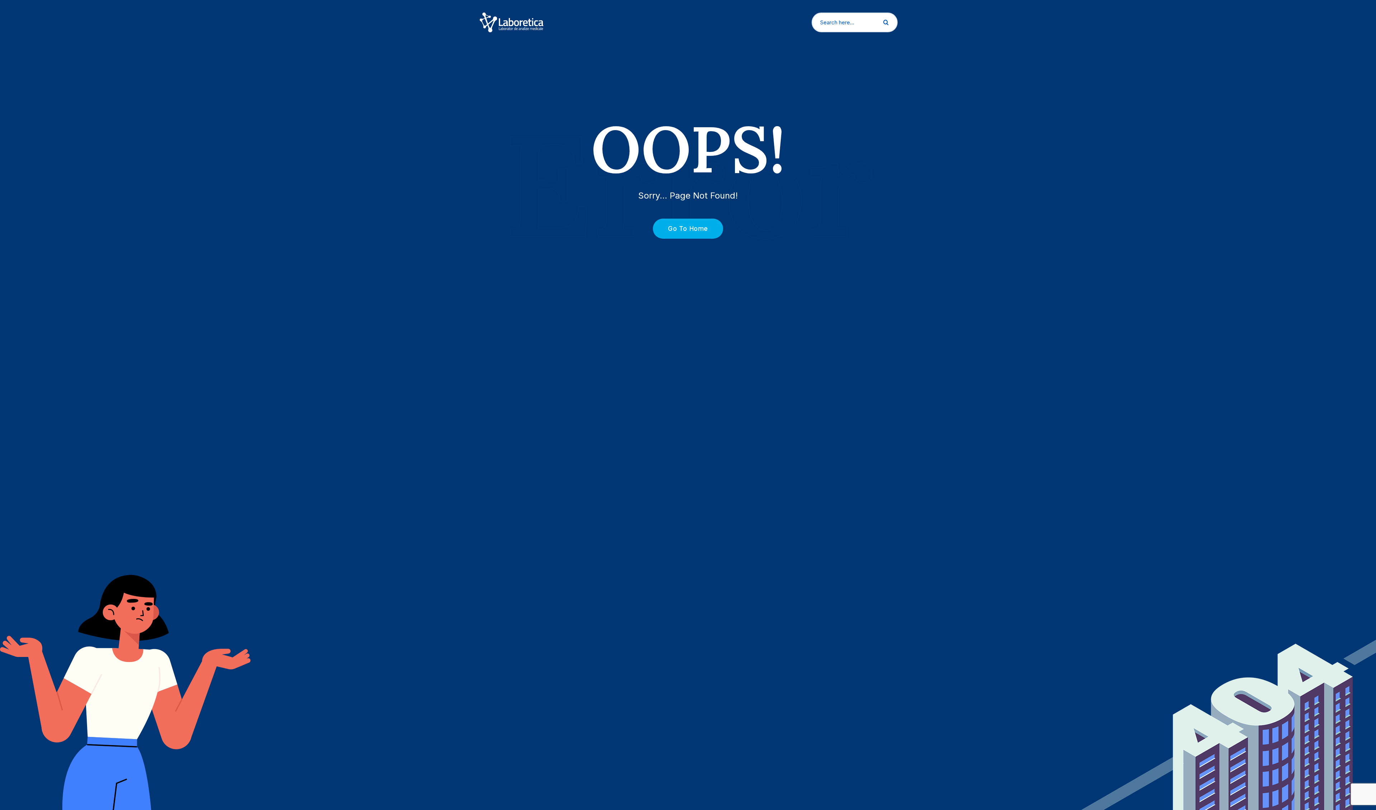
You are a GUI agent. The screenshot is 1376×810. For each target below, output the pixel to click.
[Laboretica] (511, 21)
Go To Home (688, 228)
